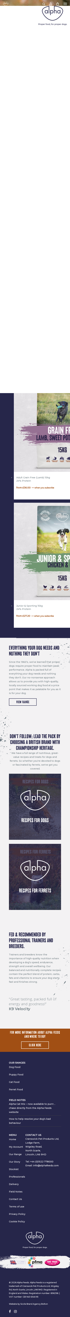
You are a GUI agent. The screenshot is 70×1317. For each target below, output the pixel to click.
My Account (16, 1146)
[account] (50, 4)
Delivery (14, 1184)
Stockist (14, 1169)
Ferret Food (16, 1089)
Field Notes (15, 1191)
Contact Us (15, 1199)
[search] (44, 4)
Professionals (17, 1176)
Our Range (15, 1154)
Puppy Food (16, 1074)
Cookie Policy (17, 1221)
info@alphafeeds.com (46, 1165)
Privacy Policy (17, 1214)
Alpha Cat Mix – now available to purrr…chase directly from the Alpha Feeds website (32, 1108)
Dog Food (14, 1067)
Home (12, 1139)
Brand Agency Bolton (37, 1304)
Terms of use (16, 1206)
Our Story (14, 1161)
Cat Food (14, 1082)
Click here (35, 1045)
